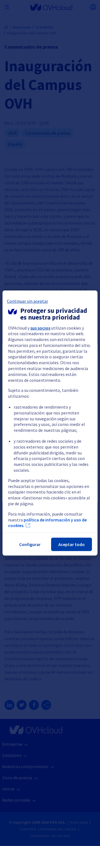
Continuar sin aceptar (27, 301)
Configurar (30, 544)
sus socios (40, 328)
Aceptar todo (71, 544)
